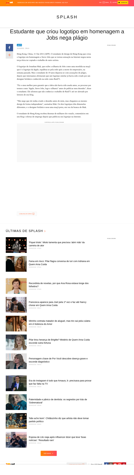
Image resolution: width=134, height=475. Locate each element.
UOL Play (65, 2)
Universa (76, 8)
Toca (117, 8)
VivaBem (83, 8)
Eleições (22, 8)
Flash (16, 8)
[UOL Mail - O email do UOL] (105, 2)
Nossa (104, 8)
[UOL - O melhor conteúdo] (9, 2)
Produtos (10, 8)
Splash (69, 8)
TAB (108, 8)
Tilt (87, 8)
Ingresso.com (22, 2)
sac (100, 2)
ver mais (47, 453)
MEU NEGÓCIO (39, 2)
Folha (56, 8)
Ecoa (91, 8)
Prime (112, 8)
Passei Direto (50, 2)
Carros (43, 8)
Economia (50, 8)
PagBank (58, 2)
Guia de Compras (125, 8)
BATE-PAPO (31, 2)
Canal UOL (97, 8)
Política (36, 8)
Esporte (62, 8)
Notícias (29, 8)
